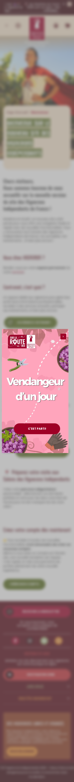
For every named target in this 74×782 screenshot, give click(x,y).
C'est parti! (37, 429)
